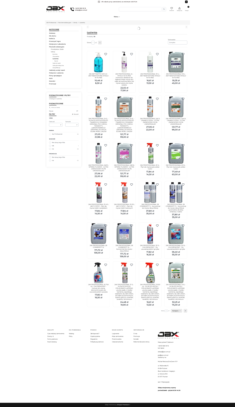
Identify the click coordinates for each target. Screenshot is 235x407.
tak (53, 146)
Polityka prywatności (97, 342)
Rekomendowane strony (141, 342)
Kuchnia (55, 54)
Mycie (56, 61)
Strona (89, 42)
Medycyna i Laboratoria (57, 44)
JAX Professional (51, 22)
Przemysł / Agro (55, 41)
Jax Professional (57, 134)
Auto (51, 78)
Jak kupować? (94, 333)
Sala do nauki (57, 63)
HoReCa (52, 38)
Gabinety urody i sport (57, 70)
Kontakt (136, 339)
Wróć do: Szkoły (55, 107)
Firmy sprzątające (55, 76)
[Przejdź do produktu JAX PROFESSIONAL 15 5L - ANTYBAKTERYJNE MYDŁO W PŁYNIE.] (176, 62)
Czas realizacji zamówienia (55, 333)
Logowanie (115, 333)
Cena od (51, 121)
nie (53, 149)
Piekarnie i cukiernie (56, 73)
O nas (135, 333)
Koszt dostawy (52, 342)
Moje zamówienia (117, 336)
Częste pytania (95, 336)
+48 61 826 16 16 (163, 346)
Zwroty (49, 336)
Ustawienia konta (117, 342)
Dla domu (52, 36)
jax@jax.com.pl (163, 355)
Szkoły (75, 22)
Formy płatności (52, 339)
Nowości (52, 81)
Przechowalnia (116, 339)
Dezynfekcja (56, 67)
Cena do (68, 121)
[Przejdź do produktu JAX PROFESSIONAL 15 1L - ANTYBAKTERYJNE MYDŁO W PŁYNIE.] (150, 62)
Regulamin (93, 339)
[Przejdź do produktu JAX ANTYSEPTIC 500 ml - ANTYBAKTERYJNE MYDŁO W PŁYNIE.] (98, 62)
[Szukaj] (164, 9)
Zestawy (52, 33)
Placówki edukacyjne (64, 22)
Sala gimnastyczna (58, 65)
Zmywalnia (56, 56)
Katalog (71, 333)
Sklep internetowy (117, 405)
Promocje (52, 84)
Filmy (70, 336)
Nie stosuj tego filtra (58, 142)
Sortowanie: (172, 40)
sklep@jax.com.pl (164, 352)
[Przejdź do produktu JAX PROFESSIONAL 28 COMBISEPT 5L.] (98, 233)
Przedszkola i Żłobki (57, 49)
